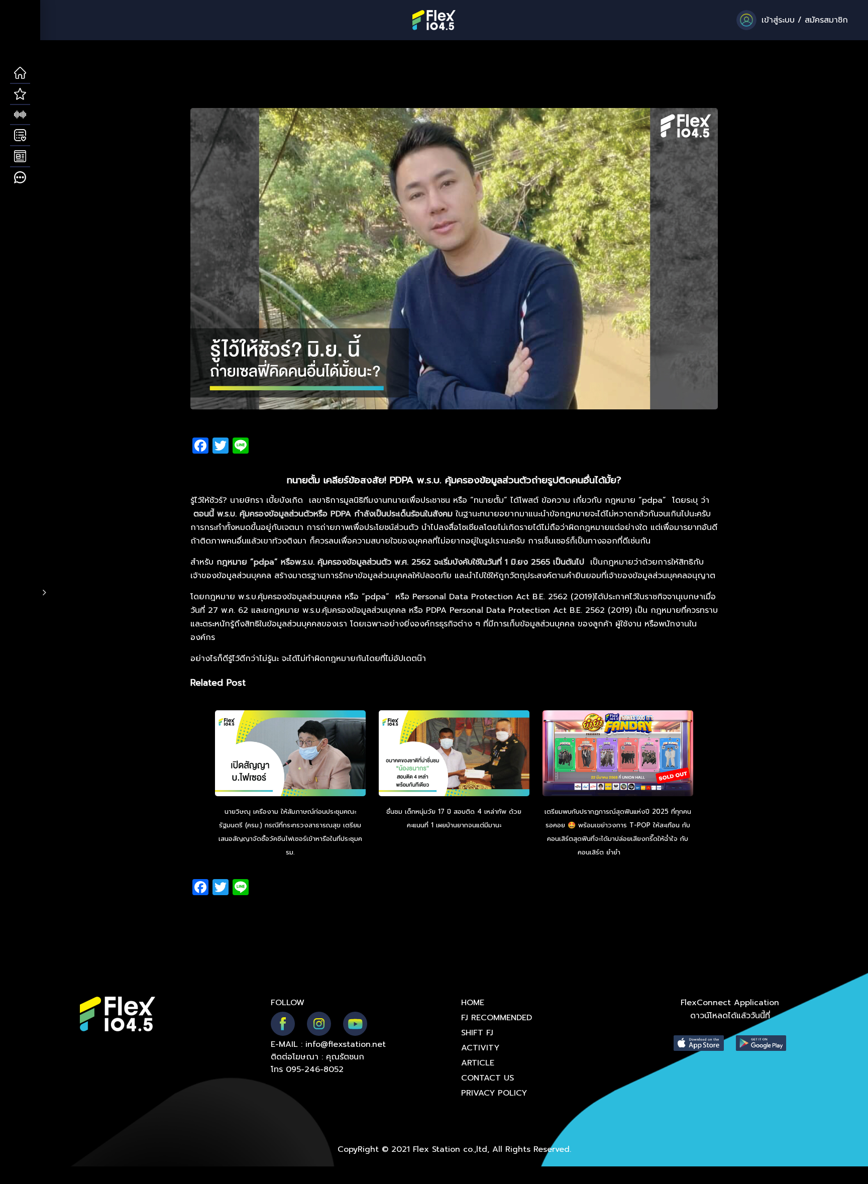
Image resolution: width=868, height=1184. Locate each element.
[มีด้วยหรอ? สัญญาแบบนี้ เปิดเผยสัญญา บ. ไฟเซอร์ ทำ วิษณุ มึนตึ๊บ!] (290, 754)
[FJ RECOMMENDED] (20, 94)
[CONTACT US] (20, 177)
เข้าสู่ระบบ (778, 20)
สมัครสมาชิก (826, 20)
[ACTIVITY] (20, 135)
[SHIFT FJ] (20, 115)
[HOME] (20, 73)
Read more (640, 852)
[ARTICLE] (20, 156)
